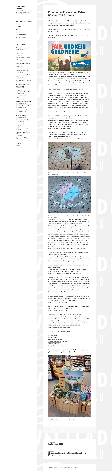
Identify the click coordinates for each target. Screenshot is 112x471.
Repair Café (59, 248)
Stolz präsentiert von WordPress (68, 467)
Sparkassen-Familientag (22, 128)
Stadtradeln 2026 (20, 53)
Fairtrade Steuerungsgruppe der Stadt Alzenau (69, 89)
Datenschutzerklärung (21, 37)
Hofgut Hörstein (52, 339)
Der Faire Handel (20, 32)
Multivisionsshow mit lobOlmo (23, 106)
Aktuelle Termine (20, 24)
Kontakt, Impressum (21, 34)
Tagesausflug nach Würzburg (23, 138)
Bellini (50, 337)
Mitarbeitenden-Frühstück (22, 119)
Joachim (63, 430)
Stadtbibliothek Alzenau (63, 112)
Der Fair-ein (19, 29)
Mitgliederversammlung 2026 (23, 80)
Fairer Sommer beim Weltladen (24, 21)
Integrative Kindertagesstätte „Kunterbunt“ (68, 261)
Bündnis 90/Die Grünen (63, 327)
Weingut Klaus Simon (54, 346)
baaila (50, 335)
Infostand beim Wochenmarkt (23, 101)
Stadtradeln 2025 (20, 124)
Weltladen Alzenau (20, 7)
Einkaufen (18, 26)
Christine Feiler (65, 298)
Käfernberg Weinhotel (54, 341)
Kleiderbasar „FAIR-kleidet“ (23, 110)
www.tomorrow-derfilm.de (68, 85)
